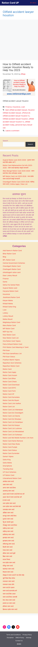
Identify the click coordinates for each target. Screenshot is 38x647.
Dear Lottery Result (10, 275)
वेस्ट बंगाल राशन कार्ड (9, 600)
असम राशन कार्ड (7, 484)
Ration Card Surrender (11, 453)
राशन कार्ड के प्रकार (8, 587)
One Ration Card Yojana (11, 341)
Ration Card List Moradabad (13, 431)
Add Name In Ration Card (12, 250)
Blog (4, 257)
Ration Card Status (10, 450)
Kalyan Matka (8, 300)
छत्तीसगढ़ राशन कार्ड (8, 534)
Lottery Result (8, 316)
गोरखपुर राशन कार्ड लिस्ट (10, 525)
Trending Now (8, 469)
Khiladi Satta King (9, 307)
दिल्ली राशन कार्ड (7, 547)
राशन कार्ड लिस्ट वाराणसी (10, 597)
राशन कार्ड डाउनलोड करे (10, 591)
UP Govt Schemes (9, 472)
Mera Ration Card (9, 325)
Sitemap (28, 637)
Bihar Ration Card (9, 254)
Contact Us (19, 640)
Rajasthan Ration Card (11, 366)
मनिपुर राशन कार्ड (8, 566)
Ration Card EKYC (9, 388)
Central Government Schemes (14, 263)
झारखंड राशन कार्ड (8, 538)
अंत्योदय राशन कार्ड (8, 481)
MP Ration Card (8, 328)
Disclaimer (10, 637)
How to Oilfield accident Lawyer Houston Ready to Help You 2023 (18, 67)
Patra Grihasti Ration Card (12, 344)
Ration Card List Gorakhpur (13, 422)
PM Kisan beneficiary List (12, 353)
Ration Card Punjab (10, 447)
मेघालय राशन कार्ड (8, 572)
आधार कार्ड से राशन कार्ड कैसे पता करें (13, 494)
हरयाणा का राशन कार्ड (9, 603)
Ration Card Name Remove (13, 441)
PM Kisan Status (9, 357)
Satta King (7, 460)
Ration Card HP (8, 394)
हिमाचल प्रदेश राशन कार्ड (10, 609)
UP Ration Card (8, 475)
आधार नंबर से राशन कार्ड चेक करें (12, 497)
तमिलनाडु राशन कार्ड (8, 544)
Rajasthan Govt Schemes (12, 363)
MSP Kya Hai (7, 332)
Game (5, 282)
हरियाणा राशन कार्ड (8, 606)
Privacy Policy (27, 635)
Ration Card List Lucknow (12, 428)
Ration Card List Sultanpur (12, 435)
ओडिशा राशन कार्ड (8, 513)
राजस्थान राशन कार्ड (8, 581)
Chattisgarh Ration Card (12, 269)
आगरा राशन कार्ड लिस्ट (9, 488)
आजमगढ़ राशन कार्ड (8, 491)
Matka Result (7, 319)
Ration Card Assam (10, 375)
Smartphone (7, 466)
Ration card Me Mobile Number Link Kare (18, 438)
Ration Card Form (9, 391)
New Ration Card (9, 335)
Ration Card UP (10, 2)
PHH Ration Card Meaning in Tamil (15, 347)
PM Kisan (6, 350)
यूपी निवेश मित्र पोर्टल (9, 578)
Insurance (16, 107)
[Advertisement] (19, 40)
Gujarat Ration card (10, 288)
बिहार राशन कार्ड (7, 556)
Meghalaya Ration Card (11, 322)
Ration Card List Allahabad (13, 410)
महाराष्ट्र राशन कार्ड (8, 569)
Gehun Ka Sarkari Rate (11, 285)
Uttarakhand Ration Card (12, 478)
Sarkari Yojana (8, 456)
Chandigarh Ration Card (12, 266)
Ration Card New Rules (11, 444)
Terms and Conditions (13, 635)
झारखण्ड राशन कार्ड (8, 541)
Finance (8, 107)
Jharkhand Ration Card (11, 297)
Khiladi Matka (8, 304)
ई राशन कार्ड (6, 500)
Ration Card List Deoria (11, 416)
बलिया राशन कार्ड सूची (9, 553)
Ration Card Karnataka (11, 397)
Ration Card (7, 369)
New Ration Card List (11, 338)
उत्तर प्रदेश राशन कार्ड (9, 503)
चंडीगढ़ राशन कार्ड (8, 531)
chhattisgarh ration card (11, 272)
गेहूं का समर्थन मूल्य (8, 522)
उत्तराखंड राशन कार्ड (8, 509)
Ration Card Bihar (9, 378)
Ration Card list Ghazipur (12, 419)
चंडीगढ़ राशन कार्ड (8, 528)
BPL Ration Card (9, 260)
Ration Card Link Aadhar (12, 403)
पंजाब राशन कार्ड (7, 550)
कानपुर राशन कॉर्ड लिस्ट (10, 516)
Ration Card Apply (9, 372)
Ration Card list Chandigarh (13, 413)
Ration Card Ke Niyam (11, 400)
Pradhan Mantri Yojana (11, 360)
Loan (23, 107)
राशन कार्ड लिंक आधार (9, 594)
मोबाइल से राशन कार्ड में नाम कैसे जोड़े (13, 575)
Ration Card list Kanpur (11, 425)
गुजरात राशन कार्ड (8, 519)
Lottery (5, 313)
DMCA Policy (20, 637)
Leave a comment (12, 131)
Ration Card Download (11, 385)
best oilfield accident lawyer (16, 110)
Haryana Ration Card (10, 291)
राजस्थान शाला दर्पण (8, 584)
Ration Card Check (10, 382)
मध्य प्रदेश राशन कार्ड (9, 562)
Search (5, 141)
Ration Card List (9, 406)
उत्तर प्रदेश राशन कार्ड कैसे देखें (12, 506)
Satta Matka (7, 463)
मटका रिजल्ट (6, 559)
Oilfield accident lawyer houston (15, 119)
